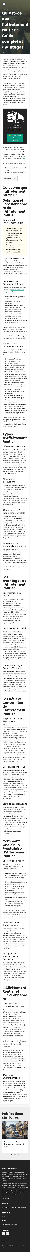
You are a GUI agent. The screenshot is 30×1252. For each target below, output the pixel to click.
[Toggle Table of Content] (14, 178)
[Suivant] (25, 1137)
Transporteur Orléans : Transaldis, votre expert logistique (14, 1144)
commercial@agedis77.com (10, 1224)
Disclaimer (12, 1245)
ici (24, 158)
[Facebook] (3, 1233)
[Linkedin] (7, 1233)
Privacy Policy (5, 1245)
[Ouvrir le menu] (26, 4)
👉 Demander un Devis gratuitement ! (15, 137)
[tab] (11, 1154)
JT (22, 1245)
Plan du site (5, 1198)
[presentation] (15, 1130)
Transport (5, 9)
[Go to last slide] (4, 1137)
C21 (3, 1247)
